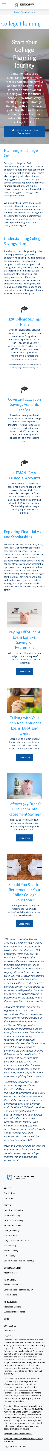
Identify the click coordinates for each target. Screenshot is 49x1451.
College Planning (11, 1230)
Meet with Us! (10, 1272)
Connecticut (9, 1330)
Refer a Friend (10, 1294)
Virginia (7, 1335)
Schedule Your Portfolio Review (18, 1289)
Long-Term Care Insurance (16, 1240)
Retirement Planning (13, 1220)
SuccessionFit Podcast (14, 1311)
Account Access (11, 1284)
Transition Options (12, 1306)
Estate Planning (11, 1250)
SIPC (40, 1409)
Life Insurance (10, 1235)
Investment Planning (13, 1210)
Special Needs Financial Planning (19, 1260)
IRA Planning (10, 1255)
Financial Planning (12, 1215)
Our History (9, 1193)
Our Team (8, 1198)
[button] (7, 1188)
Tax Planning (10, 1245)
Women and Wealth (13, 1225)
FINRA (35, 1409)
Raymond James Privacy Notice (18, 1433)
